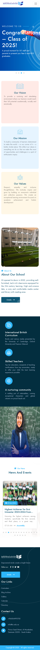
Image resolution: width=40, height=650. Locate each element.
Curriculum (5, 588)
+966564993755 (14, 618)
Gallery (3, 596)
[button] (16, 73)
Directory (4, 605)
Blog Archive (6, 592)
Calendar (4, 601)
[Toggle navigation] (36, 4)
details (9, 574)
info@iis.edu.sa (13, 624)
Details (9, 300)
